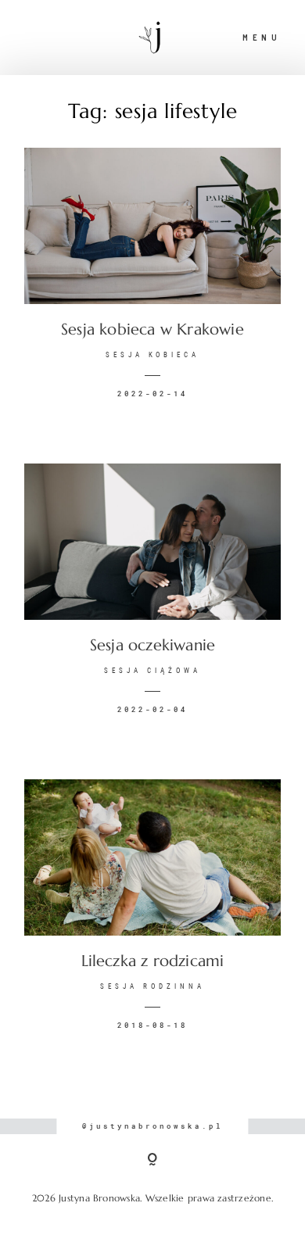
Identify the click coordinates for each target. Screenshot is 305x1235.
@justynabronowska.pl (152, 1126)
